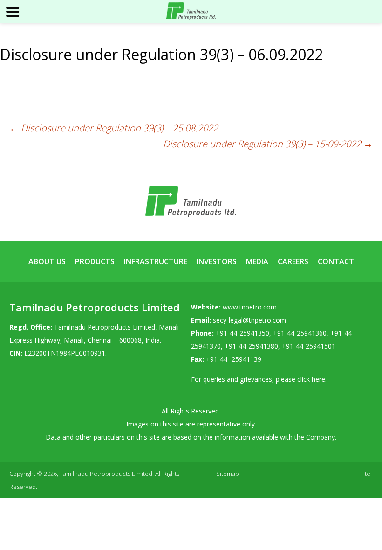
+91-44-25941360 (300, 333)
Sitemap (227, 473)
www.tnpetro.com (250, 306)
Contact (336, 261)
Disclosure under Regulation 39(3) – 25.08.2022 (113, 128)
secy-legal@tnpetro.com (249, 320)
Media (257, 261)
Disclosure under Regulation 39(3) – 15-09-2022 (268, 144)
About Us (47, 261)
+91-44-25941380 (251, 346)
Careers (293, 261)
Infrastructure (155, 261)
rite (365, 473)
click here (311, 379)
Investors (217, 261)
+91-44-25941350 (242, 333)
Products (95, 261)
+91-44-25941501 (308, 346)
